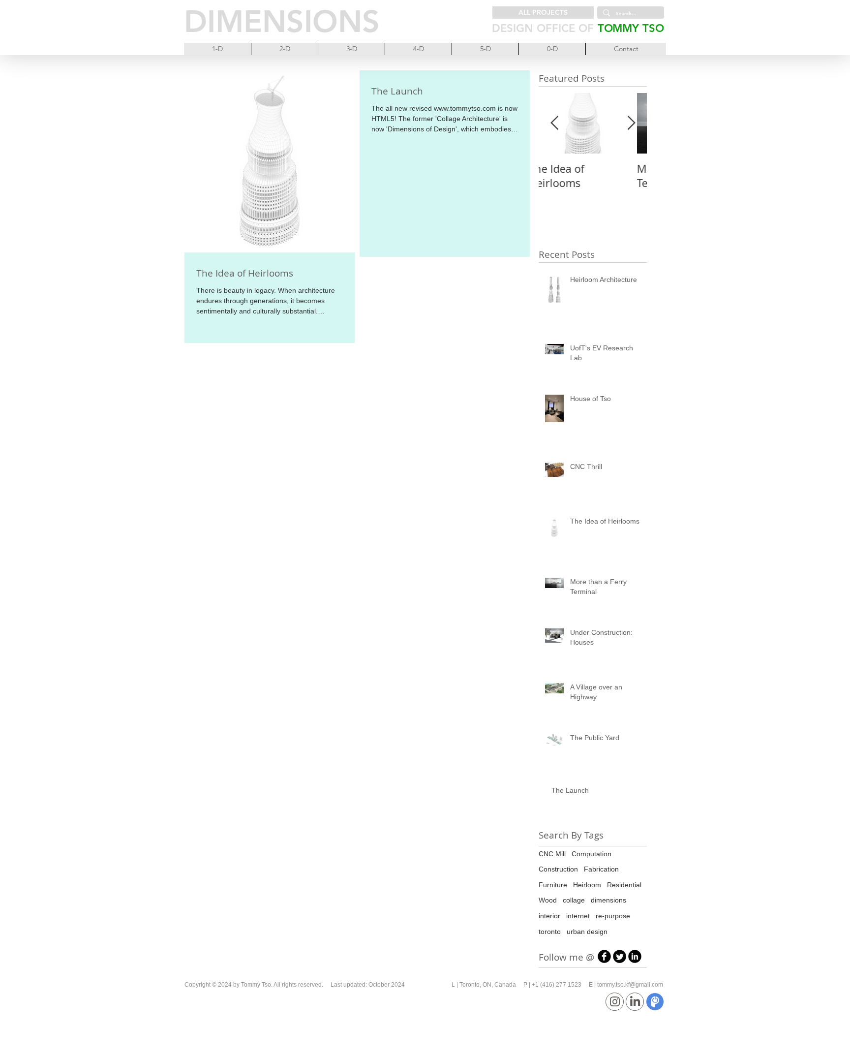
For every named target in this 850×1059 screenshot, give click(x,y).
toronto (550, 931)
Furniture (553, 885)
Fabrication (601, 869)
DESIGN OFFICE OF (543, 28)
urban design (587, 931)
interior (549, 916)
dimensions (608, 900)
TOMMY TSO (631, 28)
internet (578, 916)
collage (574, 900)
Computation (591, 854)
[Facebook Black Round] (604, 956)
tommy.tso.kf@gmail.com (630, 984)
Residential (624, 885)
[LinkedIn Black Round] (634, 956)
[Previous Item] (554, 123)
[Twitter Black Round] (619, 956)
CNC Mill (552, 854)
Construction (558, 869)
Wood (548, 900)
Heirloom (587, 885)
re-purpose (613, 916)
